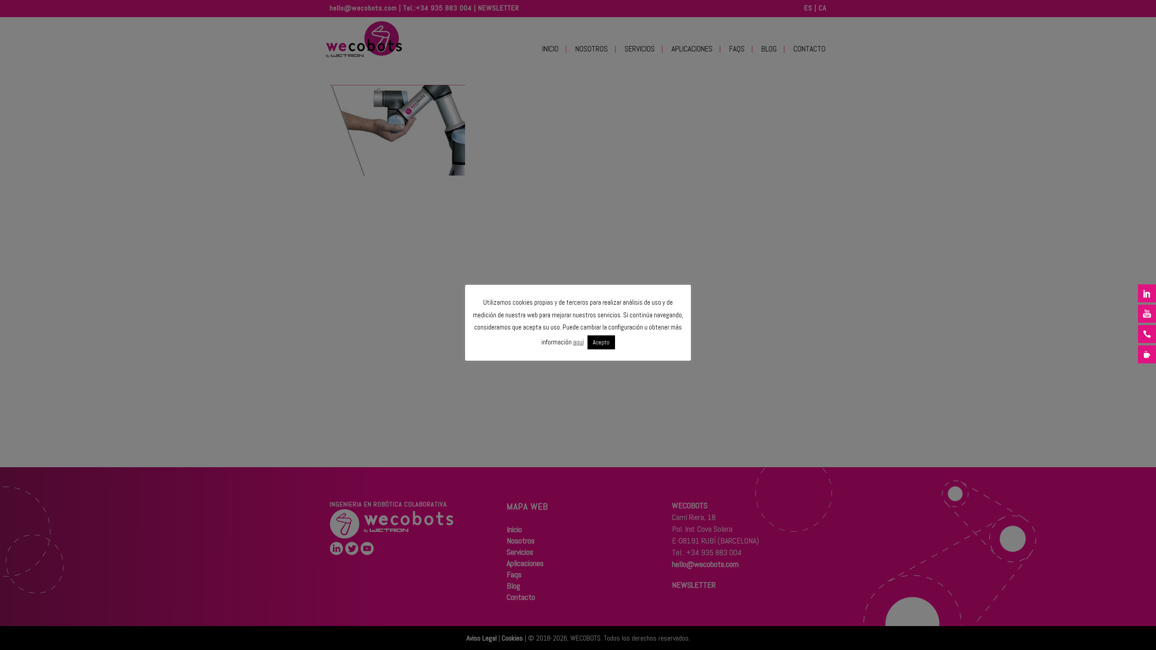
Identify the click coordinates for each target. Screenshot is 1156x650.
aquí (578, 342)
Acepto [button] (601, 342)
